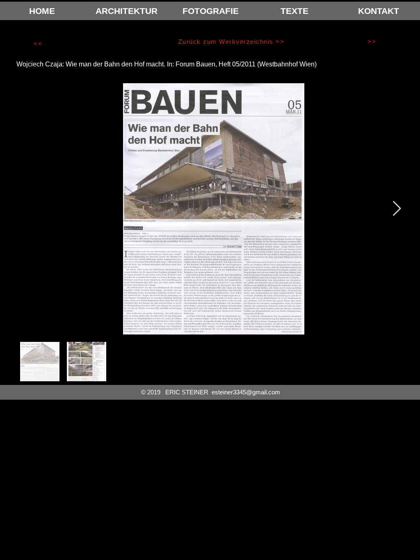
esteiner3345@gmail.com (246, 392)
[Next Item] (397, 209)
